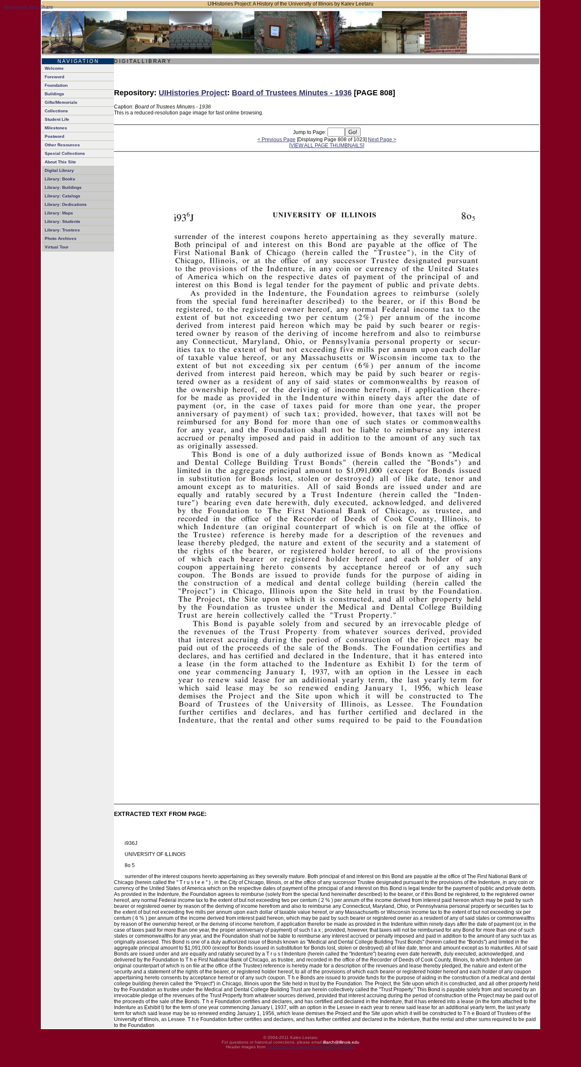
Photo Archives (61, 238)
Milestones (56, 128)
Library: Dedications (66, 204)
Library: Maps (59, 213)
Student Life (57, 119)
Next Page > (382, 140)
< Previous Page (276, 140)
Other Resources (62, 145)
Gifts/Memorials (61, 102)
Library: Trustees (62, 230)
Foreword (54, 76)
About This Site (60, 162)
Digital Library (59, 170)
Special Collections (65, 153)
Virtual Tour (56, 247)
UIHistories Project (193, 92)
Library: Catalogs (62, 196)
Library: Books (60, 179)
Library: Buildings (63, 187)
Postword (54, 136)
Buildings (54, 93)
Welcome (54, 68)
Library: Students (62, 221)
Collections (56, 110)
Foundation (56, 85)
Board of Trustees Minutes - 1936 (292, 92)
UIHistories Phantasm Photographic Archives (310, 1046)
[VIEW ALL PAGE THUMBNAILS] (326, 145)
